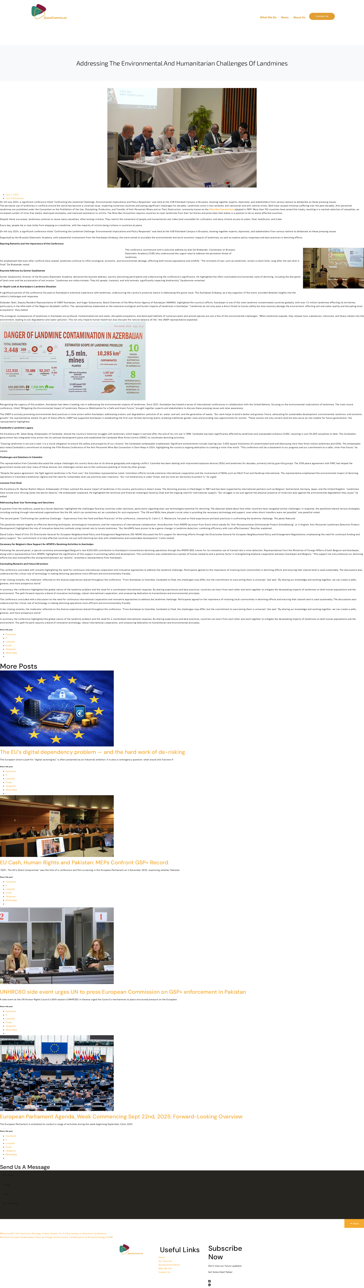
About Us (299, 17)
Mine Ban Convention (221, 209)
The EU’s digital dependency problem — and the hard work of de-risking (92, 752)
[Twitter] (231, 1281)
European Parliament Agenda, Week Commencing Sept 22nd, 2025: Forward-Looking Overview (121, 1116)
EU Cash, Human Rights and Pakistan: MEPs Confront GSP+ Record (84, 862)
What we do (268, 17)
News (285, 17)
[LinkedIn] (231, 1284)
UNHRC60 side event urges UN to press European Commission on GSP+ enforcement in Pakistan (123, 991)
